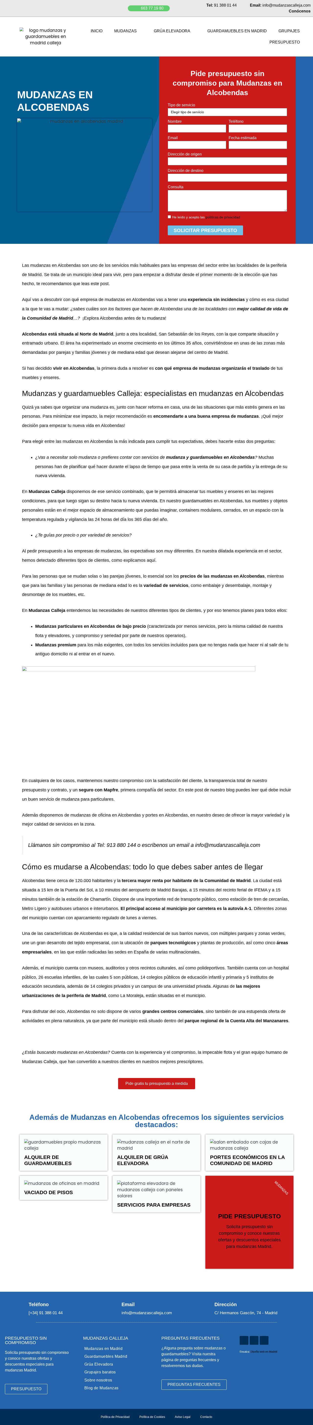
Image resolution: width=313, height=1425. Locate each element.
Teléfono (236, 121)
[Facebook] (264, 1340)
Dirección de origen (185, 154)
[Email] (115, 1304)
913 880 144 (121, 845)
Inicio (96, 31)
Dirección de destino (185, 170)
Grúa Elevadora (172, 31)
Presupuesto (284, 42)
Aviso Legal (182, 1417)
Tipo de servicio (181, 105)
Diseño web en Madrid (264, 1351)
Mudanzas (125, 31)
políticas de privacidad (223, 217)
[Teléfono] (22, 1304)
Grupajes (289, 31)
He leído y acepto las (206, 217)
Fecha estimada (243, 138)
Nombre (175, 121)
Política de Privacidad (115, 1417)
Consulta (175, 187)
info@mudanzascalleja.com (227, 845)
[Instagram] (244, 1340)
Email (173, 138)
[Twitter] (254, 1340)
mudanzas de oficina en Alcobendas (105, 815)
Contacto (206, 1417)
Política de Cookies (152, 1417)
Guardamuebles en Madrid (237, 31)
